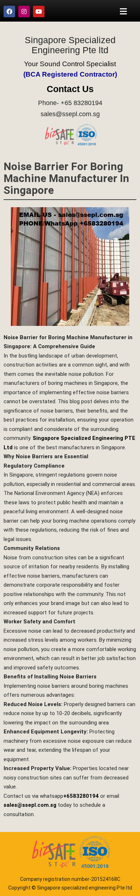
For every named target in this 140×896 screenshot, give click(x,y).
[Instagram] (24, 11)
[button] (123, 11)
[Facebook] (9, 11)
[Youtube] (39, 11)
